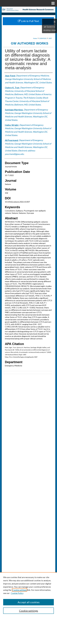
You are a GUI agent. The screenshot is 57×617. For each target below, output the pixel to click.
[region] (28, 594)
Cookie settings (19, 590)
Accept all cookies (29, 602)
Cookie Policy (17, 593)
